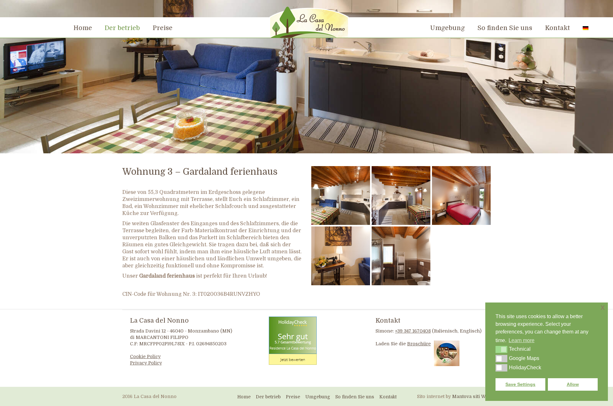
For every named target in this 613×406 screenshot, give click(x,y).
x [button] (603, 307)
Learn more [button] (521, 340)
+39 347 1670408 (413, 330)
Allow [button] (573, 384)
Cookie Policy (145, 356)
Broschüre (419, 343)
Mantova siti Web (471, 396)
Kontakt (387, 320)
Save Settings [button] (520, 384)
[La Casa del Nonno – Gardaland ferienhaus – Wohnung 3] (340, 195)
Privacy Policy (146, 362)
